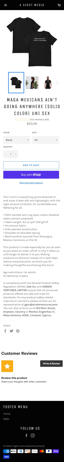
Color (6, 132)
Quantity (7, 147)
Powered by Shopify (35, 446)
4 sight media (32, 5)
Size (34, 132)
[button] (32, 120)
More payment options (31, 182)
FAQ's (6, 418)
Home (6, 413)
